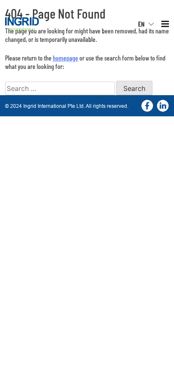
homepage (65, 58)
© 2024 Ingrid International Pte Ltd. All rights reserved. (66, 106)
